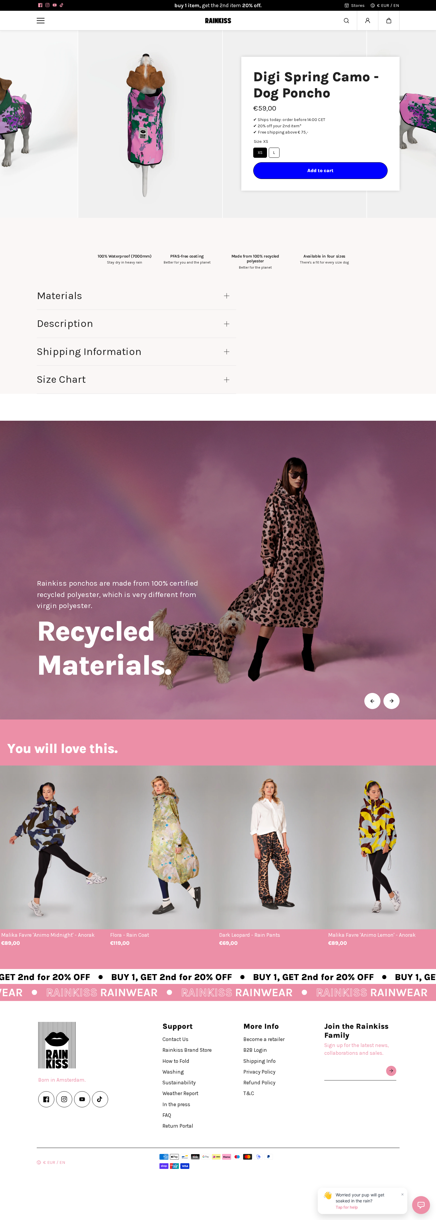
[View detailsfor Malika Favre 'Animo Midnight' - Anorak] (54, 847)
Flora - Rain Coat (129, 935)
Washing (173, 1071)
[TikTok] (61, 5)
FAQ (166, 1115)
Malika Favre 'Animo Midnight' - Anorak (48, 935)
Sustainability (179, 1083)
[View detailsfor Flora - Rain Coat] (163, 847)
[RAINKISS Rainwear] (218, 20)
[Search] (346, 21)
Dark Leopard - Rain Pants (249, 935)
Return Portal (177, 1126)
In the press (176, 1104)
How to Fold (175, 1061)
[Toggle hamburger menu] (116, 20)
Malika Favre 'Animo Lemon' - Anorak (372, 935)
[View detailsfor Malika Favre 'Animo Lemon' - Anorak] (381, 847)
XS (260, 152)
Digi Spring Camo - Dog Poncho (316, 85)
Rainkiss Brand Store (187, 1050)
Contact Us (175, 1039)
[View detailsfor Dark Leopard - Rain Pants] (272, 847)
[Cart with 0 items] (389, 21)
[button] (389, 21)
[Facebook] (40, 5)
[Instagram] (47, 5)
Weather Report (180, 1093)
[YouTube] (54, 5)
